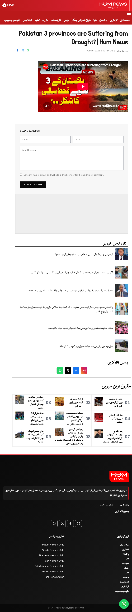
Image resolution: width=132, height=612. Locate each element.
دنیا (95, 20)
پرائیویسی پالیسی (106, 505)
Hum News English (54, 576)
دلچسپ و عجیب (12, 20)
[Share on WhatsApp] (28, 50)
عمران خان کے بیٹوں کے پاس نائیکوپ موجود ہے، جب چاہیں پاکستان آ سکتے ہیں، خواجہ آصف (69, 291)
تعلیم (37, 20)
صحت (126, 577)
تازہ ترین (113, 20)
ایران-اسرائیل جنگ (81, 20)
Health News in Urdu (53, 571)
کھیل (66, 20)
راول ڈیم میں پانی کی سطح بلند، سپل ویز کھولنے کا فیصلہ (86, 346)
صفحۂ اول (125, 20)
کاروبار (45, 20)
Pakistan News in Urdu (52, 544)
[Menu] (128, 15)
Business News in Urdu (51, 555)
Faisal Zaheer (122, 51)
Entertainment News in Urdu (49, 566)
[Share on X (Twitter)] (22, 50)
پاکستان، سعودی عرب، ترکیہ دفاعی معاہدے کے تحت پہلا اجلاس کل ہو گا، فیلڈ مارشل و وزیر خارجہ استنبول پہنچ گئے (66, 309)
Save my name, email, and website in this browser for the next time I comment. (64, 175)
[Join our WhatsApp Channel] (124, 604)
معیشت (125, 563)
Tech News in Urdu (54, 560)
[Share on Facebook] (17, 50)
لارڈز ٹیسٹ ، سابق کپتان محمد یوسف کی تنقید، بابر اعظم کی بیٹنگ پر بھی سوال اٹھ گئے (72, 273)
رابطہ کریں (124, 505)
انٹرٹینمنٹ (56, 20)
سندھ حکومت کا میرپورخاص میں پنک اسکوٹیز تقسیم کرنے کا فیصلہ (80, 328)
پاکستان (103, 20)
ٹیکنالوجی (27, 20)
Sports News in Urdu (53, 550)
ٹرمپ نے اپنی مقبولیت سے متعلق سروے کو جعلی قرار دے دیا (84, 255)
